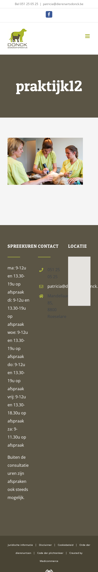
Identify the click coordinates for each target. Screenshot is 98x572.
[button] (79, 274)
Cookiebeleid (65, 545)
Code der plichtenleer (50, 553)
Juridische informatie (20, 545)
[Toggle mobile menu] (87, 36)
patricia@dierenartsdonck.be (63, 4)
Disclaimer (45, 545)
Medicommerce (49, 561)
